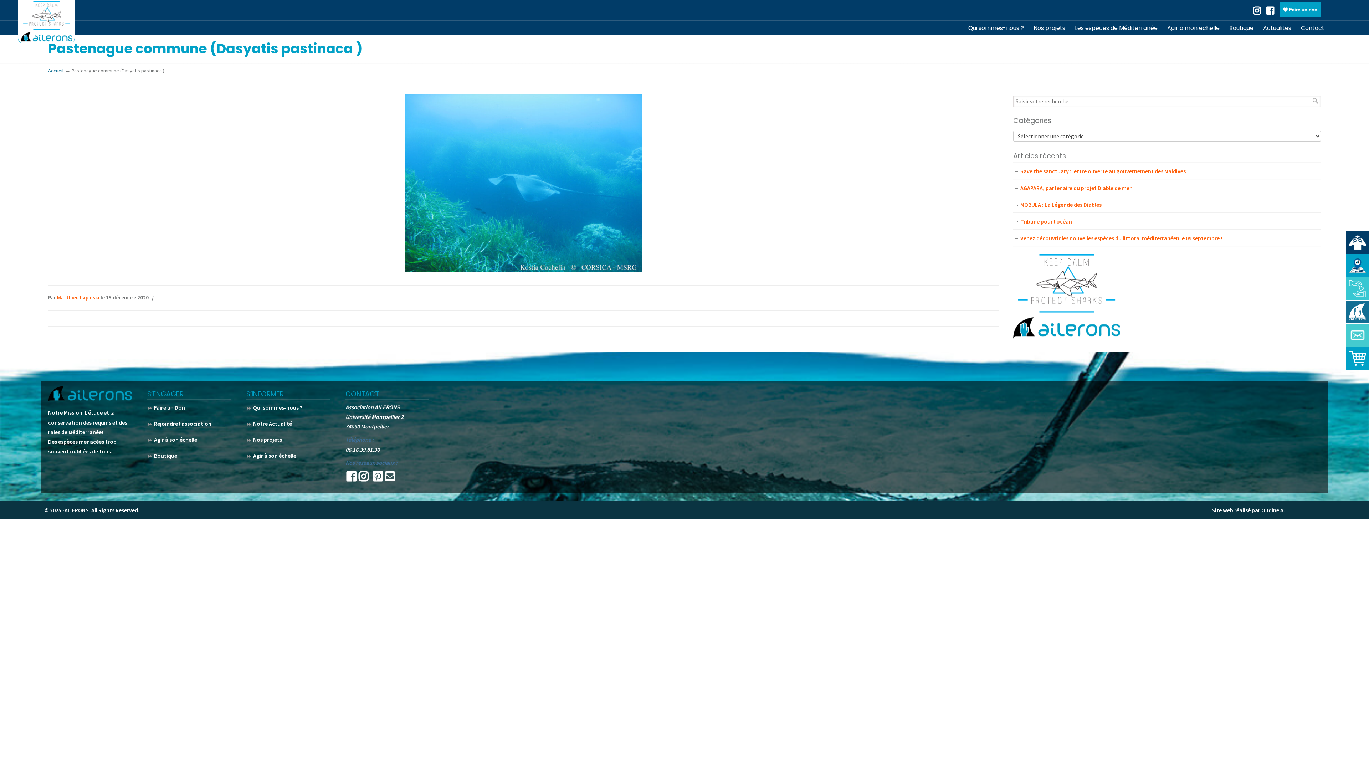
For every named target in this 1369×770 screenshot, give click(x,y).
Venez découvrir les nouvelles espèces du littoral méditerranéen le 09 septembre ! (1121, 238)
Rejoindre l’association (182, 423)
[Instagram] (364, 478)
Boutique (165, 455)
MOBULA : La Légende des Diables (1061, 204)
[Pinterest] (378, 478)
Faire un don (1302, 9)
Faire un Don (169, 407)
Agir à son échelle (175, 439)
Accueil (55, 70)
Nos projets (267, 439)
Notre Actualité (272, 423)
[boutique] (1357, 358)
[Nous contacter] (1357, 335)
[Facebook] (1270, 9)
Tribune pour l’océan (1046, 221)
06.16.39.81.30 (362, 449)
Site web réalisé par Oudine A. (1248, 510)
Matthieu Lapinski (78, 297)
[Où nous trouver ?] (1357, 242)
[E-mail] (390, 478)
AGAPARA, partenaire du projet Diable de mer (1076, 187)
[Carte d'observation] (1357, 265)
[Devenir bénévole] (1357, 312)
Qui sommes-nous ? (277, 407)
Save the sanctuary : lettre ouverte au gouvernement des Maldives (1103, 171)
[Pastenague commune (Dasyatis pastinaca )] (523, 270)
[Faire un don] (1357, 288)
